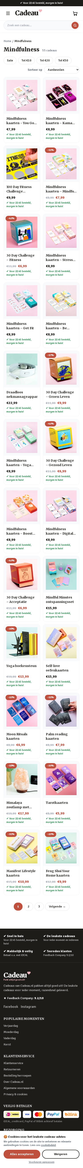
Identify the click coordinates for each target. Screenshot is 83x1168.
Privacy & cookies (15, 1094)
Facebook (11, 1006)
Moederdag (11, 1032)
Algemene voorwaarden (19, 1088)
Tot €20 (45, 60)
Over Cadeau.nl (13, 1082)
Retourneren (12, 1069)
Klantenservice (13, 1063)
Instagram (28, 1006)
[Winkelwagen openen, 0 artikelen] (75, 13)
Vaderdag (10, 1038)
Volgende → (57, 906)
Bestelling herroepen (17, 1075)
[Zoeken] (75, 25)
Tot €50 (63, 60)
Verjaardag (11, 1026)
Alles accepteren (22, 1154)
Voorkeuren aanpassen (41, 1162)
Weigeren (60, 1154)
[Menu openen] (8, 13)
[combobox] (41, 25)
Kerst (7, 1044)
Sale (10, 60)
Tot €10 (26, 60)
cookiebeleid (48, 1145)
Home (7, 41)
